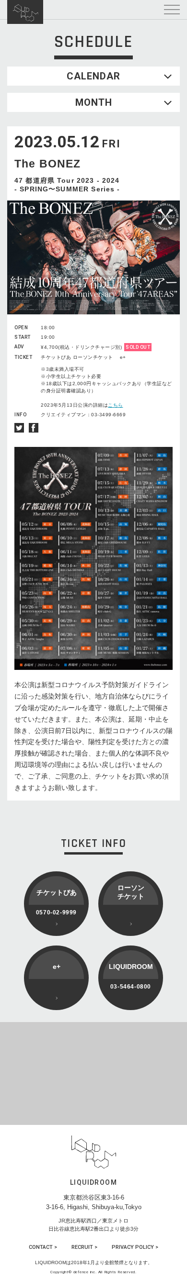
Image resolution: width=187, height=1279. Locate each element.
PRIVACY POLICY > (135, 1247)
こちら (115, 405)
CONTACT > (43, 1247)
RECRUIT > (84, 1247)
